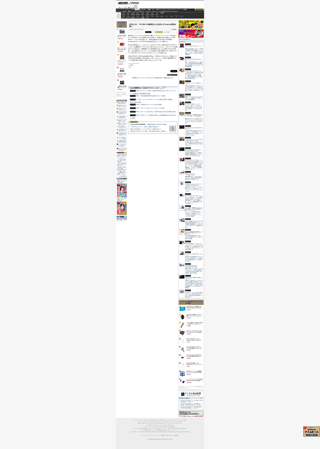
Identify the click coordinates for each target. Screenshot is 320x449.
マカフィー (123, 17)
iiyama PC (155, 421)
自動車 (149, 9)
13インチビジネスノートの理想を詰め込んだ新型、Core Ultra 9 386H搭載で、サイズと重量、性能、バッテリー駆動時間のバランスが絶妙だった (194, 200)
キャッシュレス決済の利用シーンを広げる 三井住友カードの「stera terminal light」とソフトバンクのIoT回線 (194, 214)
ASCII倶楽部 (199, 9)
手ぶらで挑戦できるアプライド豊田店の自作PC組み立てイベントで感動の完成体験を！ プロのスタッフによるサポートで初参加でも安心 (194, 224)
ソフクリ (181, 16)
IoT (123, 9)
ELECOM (123, 14)
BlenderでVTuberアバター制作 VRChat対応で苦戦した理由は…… (149, 131)
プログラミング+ (155, 11)
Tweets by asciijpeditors (184, 39)
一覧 (153, 32)
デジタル (134, 3)
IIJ (130, 67)
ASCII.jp (123, 3)
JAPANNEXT (133, 17)
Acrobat (128, 16)
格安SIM (124, 11)
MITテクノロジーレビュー (172, 430)
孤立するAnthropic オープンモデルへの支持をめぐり (146, 129)
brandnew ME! (142, 17)
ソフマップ (138, 17)
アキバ (164, 9)
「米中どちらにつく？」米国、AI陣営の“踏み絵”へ (145, 126)
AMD (128, 14)
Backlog (157, 16)
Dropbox (147, 16)
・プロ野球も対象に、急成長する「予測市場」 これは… (121, 173)
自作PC (158, 9)
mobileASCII (164, 430)
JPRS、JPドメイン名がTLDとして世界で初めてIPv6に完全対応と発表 (156, 111)
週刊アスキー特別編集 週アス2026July (122, 199)
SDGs (160, 11)
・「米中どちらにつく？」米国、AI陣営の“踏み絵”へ (121, 160)
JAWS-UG (144, 423)
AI (121, 9)
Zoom (171, 16)
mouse (142, 421)
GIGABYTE (138, 14)
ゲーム (179, 9)
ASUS (168, 426)
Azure (138, 16)
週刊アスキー (142, 11)
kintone (133, 16)
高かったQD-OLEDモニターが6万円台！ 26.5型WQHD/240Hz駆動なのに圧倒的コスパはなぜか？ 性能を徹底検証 (194, 64)
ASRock (142, 14)
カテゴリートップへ (172, 75)
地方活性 (164, 11)
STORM (179, 421)
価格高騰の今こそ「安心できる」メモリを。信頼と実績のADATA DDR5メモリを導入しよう (194, 178)
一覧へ (201, 398)
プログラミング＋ (164, 428)
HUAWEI (147, 14)
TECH (132, 9)
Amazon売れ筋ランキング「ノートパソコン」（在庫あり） (121, 24)
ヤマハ (167, 16)
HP (177, 421)
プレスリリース (134, 63)
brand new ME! (167, 425)
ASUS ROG (133, 14)
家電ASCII (130, 11)
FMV (139, 421)
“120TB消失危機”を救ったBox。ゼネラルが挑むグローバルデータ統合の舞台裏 (194, 237)
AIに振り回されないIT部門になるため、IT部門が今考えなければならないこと (193, 144)
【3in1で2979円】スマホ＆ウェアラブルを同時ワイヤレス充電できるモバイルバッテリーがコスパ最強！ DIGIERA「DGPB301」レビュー (194, 88)
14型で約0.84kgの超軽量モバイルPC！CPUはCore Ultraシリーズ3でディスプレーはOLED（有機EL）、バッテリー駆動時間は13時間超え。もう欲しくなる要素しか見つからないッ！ (194, 165)
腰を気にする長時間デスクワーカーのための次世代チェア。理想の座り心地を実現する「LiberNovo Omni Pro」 (194, 259)
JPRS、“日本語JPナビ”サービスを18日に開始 (149, 104)
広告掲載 (176, 435)
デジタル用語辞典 (158, 430)
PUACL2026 (168, 11)
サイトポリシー (145, 435)
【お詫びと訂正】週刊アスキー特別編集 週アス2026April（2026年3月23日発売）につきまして (191, 404)
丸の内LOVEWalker (178, 431)
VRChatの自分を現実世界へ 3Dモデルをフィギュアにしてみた (149, 124)
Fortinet (162, 16)
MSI (147, 425)
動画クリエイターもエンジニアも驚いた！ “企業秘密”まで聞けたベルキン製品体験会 (194, 98)
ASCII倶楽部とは (123, 176)
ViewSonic (152, 14)
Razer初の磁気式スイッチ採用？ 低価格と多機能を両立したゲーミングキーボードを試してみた (194, 154)
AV (161, 9)
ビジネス (128, 9)
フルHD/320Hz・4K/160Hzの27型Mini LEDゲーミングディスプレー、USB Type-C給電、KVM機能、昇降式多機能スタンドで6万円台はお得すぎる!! (194, 75)
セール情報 (184, 9)
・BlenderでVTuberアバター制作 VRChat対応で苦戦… (121, 168)
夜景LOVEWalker (163, 431)
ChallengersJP (175, 11)
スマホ (168, 9)
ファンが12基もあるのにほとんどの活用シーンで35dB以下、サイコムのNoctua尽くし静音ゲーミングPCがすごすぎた (194, 133)
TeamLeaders (148, 11)
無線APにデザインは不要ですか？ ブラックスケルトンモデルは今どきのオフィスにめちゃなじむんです (194, 121)
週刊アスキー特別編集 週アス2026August (122, 181)
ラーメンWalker (133, 431)
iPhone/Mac (143, 9)
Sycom (162, 421)
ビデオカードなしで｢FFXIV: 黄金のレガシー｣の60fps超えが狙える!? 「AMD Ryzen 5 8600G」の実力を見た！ (193, 295)
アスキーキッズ (119, 11)
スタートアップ (173, 9)
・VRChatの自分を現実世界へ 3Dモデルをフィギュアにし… (121, 156)
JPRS (131, 65)
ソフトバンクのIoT (176, 16)
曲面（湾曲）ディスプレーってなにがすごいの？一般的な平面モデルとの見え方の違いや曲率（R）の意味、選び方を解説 (194, 271)
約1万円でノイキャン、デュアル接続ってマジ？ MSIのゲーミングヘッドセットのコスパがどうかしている (194, 189)
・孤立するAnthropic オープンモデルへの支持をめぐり (121, 164)
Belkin (157, 14)
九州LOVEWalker (171, 431)
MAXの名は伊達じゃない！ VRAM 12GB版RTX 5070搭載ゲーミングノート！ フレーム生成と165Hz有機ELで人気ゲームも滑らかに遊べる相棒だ (194, 51)
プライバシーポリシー (155, 435)
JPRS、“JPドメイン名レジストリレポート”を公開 (150, 108)
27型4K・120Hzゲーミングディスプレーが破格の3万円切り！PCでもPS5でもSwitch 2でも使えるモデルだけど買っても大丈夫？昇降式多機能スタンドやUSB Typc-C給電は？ (194, 284)
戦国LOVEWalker (186, 431)
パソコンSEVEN (143, 13)
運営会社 (163, 435)
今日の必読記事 (145, 430)
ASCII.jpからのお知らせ (184, 398)
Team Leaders (157, 428)
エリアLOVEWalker (140, 431)
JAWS (123, 16)
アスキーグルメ (136, 11)
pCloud (147, 17)
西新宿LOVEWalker (156, 431)
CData (152, 16)
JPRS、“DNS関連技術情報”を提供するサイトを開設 (150, 96)
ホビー (153, 9)
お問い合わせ (169, 435)
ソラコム (142, 16)
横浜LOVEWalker (148, 431)
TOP (134, 420)
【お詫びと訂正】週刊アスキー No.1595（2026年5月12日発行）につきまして (191, 401)
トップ (118, 9)
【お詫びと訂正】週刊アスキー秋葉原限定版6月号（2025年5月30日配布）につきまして (191, 407)
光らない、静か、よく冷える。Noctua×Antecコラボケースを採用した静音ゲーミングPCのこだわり (193, 108)
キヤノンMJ (128, 17)
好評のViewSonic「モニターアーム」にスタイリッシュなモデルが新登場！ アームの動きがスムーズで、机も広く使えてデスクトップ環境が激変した (194, 246)
